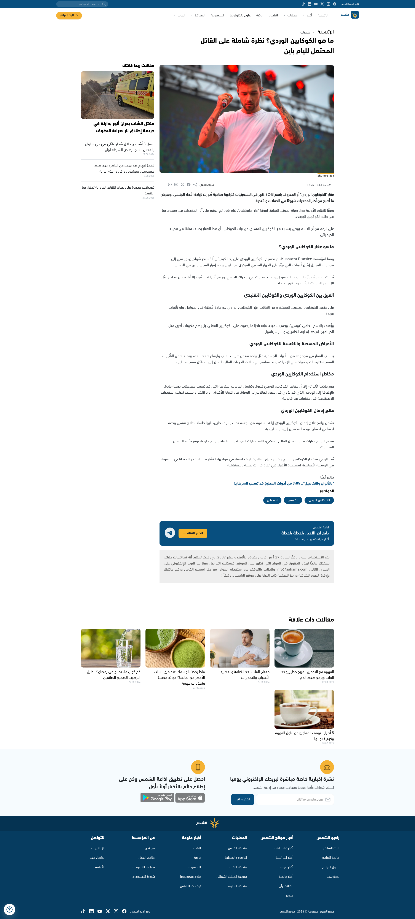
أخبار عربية (287, 867)
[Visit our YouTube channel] (316, 4)
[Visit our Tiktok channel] (303, 4)
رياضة (259, 15)
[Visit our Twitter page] (322, 4)
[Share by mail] (177, 184)
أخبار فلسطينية (283, 848)
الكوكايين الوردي (319, 500)
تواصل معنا (96, 857)
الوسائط (200, 15)
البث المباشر (67, 15)
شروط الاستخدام (143, 876)
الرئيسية (323, 15)
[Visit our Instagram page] (328, 4)
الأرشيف (99, 867)
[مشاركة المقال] (196, 185)
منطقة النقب (238, 867)
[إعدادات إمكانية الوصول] (9, 909)
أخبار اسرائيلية (284, 857)
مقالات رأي (286, 886)
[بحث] (103, 4)
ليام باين (272, 500)
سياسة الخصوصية (143, 867)
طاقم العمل (147, 857)
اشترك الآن (243, 799)
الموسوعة (217, 15)
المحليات (239, 838)
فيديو (289, 895)
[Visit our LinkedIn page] (309, 4)
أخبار (309, 15)
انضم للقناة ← (193, 533)
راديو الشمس (327, 838)
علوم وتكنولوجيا (240, 15)
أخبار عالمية (286, 876)
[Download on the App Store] (190, 798)
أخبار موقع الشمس (276, 838)
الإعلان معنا (96, 848)
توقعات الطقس (190, 886)
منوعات (305, 32)
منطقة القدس (237, 848)
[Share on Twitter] (184, 184)
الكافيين (293, 500)
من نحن (150, 848)
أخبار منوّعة (191, 838)
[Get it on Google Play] (157, 798)
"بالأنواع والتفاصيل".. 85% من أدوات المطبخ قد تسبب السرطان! (284, 483)
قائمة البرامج (330, 857)
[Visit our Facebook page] (334, 4)
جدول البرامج (330, 867)
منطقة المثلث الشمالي (232, 876)
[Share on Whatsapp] (171, 184)
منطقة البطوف (237, 886)
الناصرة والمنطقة (236, 857)
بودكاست (333, 876)
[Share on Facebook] (190, 184)
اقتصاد (273, 15)
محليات (292, 15)
